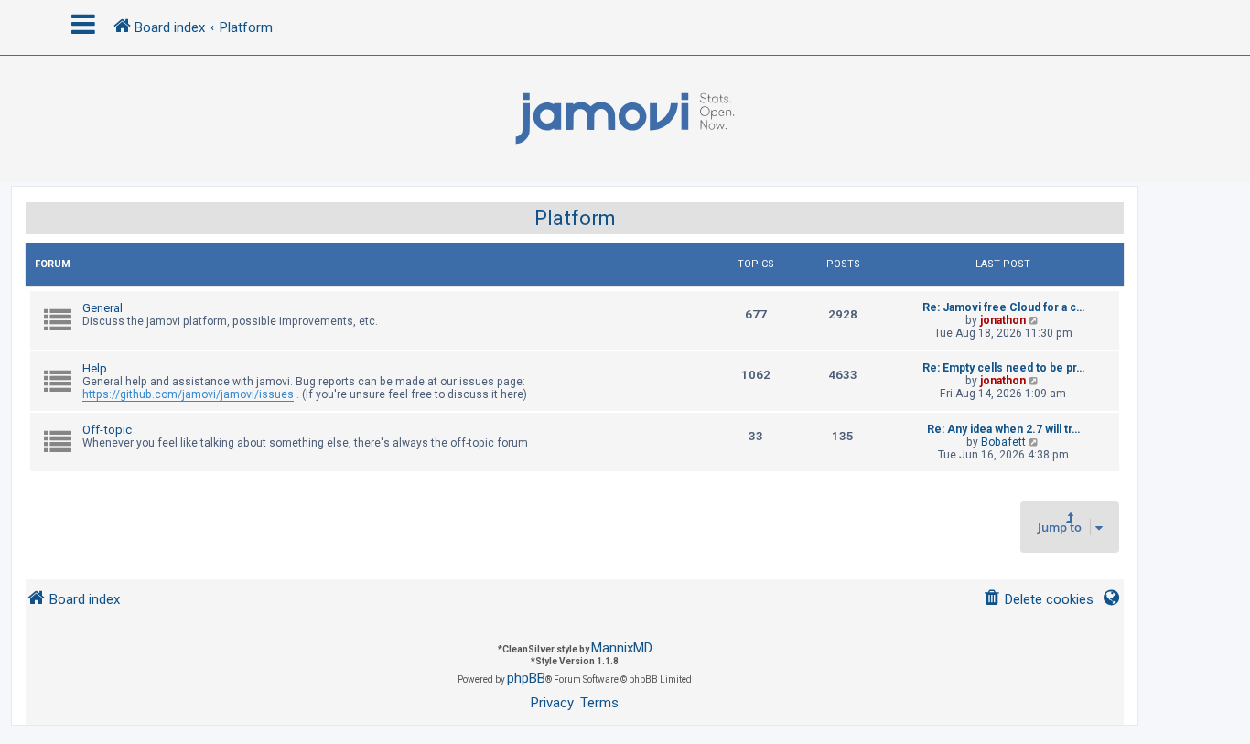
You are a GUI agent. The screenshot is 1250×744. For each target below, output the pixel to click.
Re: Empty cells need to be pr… (1003, 367)
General (102, 308)
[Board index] (625, 119)
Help (94, 368)
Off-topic (107, 430)
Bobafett (1003, 442)
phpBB (526, 678)
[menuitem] (1038, 600)
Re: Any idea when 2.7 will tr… (1003, 429)
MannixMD (621, 648)
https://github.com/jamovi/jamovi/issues (188, 394)
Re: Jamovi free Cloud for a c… (1003, 307)
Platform (575, 218)
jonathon (1003, 320)
